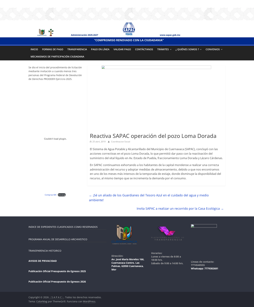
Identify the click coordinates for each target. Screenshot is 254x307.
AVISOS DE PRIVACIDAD (43, 260)
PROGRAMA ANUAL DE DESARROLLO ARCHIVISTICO (58, 239)
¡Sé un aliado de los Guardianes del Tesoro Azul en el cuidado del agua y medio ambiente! (149, 197)
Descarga (62, 194)
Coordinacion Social (120, 141)
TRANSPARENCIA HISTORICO (45, 250)
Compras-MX (50, 194)
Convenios (213, 49)
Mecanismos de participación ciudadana (57, 56)
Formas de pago (52, 49)
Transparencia (77, 49)
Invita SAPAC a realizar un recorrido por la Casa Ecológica (180, 208)
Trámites (163, 49)
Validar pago (122, 49)
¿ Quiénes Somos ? (187, 49)
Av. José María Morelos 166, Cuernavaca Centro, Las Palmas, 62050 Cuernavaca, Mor (127, 264)
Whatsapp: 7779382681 (204, 268)
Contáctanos (144, 49)
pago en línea (100, 49)
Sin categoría (98, 129)
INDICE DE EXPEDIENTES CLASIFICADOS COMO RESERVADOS (63, 226)
